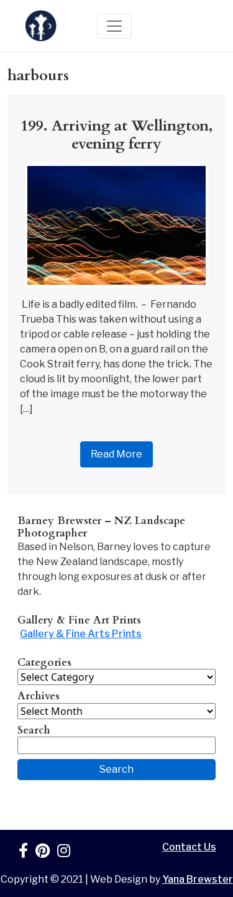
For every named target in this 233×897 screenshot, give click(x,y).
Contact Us (189, 847)
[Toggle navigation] (114, 26)
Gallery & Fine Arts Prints (81, 634)
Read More (116, 454)
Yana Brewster (197, 879)
